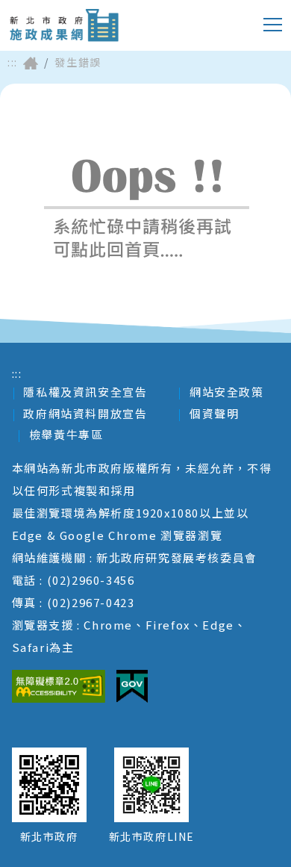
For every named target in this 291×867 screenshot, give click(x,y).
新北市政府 (49, 836)
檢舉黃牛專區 (66, 434)
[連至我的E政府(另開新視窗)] (132, 686)
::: (12, 62)
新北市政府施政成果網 (64, 25)
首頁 (30, 62)
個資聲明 (214, 413)
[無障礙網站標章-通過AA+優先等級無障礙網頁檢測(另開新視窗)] (58, 686)
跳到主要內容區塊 (70, 11)
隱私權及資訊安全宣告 (85, 392)
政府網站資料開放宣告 (85, 413)
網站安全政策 (227, 392)
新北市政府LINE (152, 836)
